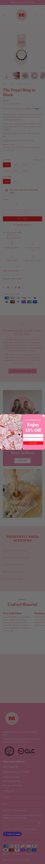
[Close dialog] (43, 416)
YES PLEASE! (33, 443)
